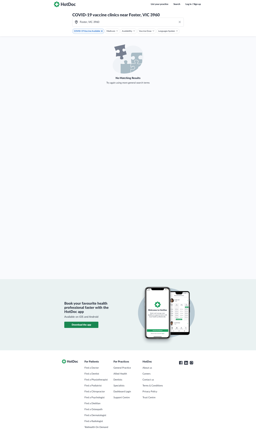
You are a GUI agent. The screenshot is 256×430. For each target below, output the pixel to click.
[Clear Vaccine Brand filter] (102, 31)
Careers (147, 374)
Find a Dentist (91, 374)
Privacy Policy (150, 391)
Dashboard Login (122, 391)
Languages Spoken (166, 31)
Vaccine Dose (145, 31)
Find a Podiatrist (93, 385)
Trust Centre (149, 397)
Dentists (117, 380)
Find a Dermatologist (95, 415)
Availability (127, 31)
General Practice (122, 368)
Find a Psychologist (94, 397)
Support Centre (121, 397)
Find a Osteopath (93, 409)
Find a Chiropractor (94, 391)
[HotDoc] (64, 4)
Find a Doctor (91, 368)
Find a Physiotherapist (96, 380)
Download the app (81, 325)
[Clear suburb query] (179, 22)
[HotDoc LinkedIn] (186, 363)
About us (147, 368)
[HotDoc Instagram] (191, 363)
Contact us (148, 380)
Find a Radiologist (93, 421)
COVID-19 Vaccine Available (87, 31)
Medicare (111, 31)
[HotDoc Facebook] (180, 363)
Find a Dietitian (92, 403)
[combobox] (128, 22)
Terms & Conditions (153, 385)
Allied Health (120, 374)
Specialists (118, 385)
